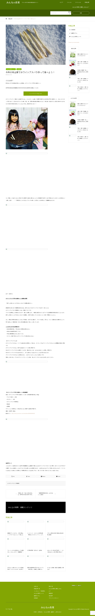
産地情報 (19, 69)
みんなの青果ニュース (11, 69)
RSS (11, 609)
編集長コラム (74, 33)
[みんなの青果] (47, 608)
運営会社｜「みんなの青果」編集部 (46, 612)
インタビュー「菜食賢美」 (40, 591)
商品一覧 (51, 586)
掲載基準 (51, 593)
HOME (35, 612)
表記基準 (51, 595)
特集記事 (87, 2)
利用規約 (36, 598)
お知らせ (36, 586)
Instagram (9, 609)
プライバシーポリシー (54, 598)
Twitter (6, 609)
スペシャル (78, 2)
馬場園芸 (17, 483)
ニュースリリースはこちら (35, 93)
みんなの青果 (77, 609)
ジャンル (69, 2)
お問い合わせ (58, 612)
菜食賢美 (73, 29)
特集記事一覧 (37, 588)
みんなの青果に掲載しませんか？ (81, 7)
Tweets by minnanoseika (73, 42)
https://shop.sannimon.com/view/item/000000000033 (23, 413)
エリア (61, 2)
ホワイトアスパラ (12, 483)
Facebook (8, 609)
